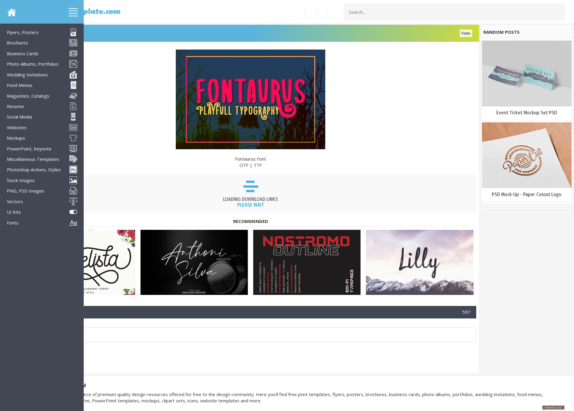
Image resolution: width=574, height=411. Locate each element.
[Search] (558, 12)
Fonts (466, 33)
